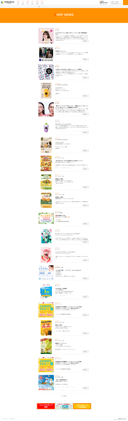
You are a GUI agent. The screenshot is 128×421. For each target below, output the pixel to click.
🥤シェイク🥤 (59, 87)
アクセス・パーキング (32, 3)
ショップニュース (27, 3)
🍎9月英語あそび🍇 (60, 215)
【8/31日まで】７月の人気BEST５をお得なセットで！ (69, 160)
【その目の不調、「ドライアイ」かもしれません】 (68, 270)
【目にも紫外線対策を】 (61, 380)
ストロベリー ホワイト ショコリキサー (65, 252)
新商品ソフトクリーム (61, 343)
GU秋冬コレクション (60, 51)
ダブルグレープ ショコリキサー (63, 124)
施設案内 (37, 3)
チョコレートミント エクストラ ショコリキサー (67, 233)
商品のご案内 (58, 325)
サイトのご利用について (5, 418)
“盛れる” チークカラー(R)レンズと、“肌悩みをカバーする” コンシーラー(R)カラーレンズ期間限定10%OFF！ (71, 106)
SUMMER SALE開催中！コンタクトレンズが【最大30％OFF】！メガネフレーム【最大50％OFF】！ (68, 307)
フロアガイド (18, 3)
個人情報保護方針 (12, 418)
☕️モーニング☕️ (59, 142)
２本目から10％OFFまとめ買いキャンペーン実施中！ (69, 69)
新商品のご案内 (59, 179)
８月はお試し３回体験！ (61, 288)
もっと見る (63, 396)
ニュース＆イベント (42, 3)
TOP (39, 6)
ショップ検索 (23, 3)
